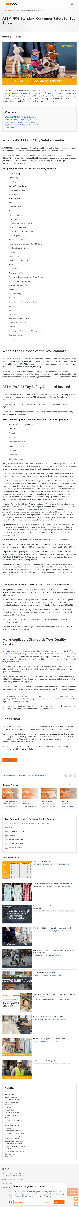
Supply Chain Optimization (14, 1151)
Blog (9, 10)
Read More (73, 785)
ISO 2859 (8, 1149)
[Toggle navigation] (72, 4)
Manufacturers (10, 1110)
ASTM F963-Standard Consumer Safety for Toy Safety (28, 10)
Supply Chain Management (14, 1141)
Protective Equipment (12, 1131)
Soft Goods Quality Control (14, 1138)
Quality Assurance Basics (13, 1113)
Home (4, 10)
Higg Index (8, 1157)
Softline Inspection (11, 1097)
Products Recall (10, 1115)
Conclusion (9, 127)
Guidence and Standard (13, 1120)
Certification (9, 1105)
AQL (6, 1118)
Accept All (59, 1202)
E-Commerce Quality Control (15, 1146)
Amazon (8, 1128)
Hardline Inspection (12, 1100)
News (7, 1123)
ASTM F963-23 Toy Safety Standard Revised (21, 122)
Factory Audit (9, 1094)
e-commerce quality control (14, 1133)
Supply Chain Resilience (13, 1144)
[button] (76, 1199)
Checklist (8, 1107)
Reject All (47, 1202)
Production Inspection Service (15, 1092)
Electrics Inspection (12, 1102)
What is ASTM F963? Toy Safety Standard (20, 117)
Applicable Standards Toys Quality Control (21, 125)
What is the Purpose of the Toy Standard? (21, 119)
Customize (19, 1202)
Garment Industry (11, 1154)
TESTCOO (6, 726)
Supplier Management (13, 1125)
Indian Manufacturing (12, 1136)
